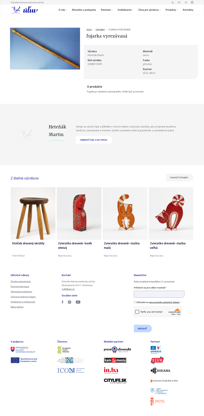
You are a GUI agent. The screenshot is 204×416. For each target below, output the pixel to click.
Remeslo (106, 10)
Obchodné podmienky (21, 291)
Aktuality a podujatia (84, 10)
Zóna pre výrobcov (148, 10)
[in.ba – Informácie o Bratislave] (125, 370)
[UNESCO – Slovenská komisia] (172, 350)
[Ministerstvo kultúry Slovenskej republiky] (32, 350)
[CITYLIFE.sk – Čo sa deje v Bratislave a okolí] (125, 381)
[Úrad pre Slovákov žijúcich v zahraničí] (172, 391)
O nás (61, 10)
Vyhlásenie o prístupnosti (23, 301)
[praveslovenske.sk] (125, 350)
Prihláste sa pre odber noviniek (150, 287)
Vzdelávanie (124, 10)
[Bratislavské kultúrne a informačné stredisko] (172, 402)
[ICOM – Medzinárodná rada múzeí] (78, 370)
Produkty (171, 10)
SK (186, 2)
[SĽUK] (172, 360)
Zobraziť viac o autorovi (93, 139)
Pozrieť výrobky (179, 177)
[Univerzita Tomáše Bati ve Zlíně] (172, 381)
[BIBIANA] (172, 370)
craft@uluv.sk (68, 289)
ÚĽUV (89, 29)
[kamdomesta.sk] (125, 360)
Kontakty (188, 10)
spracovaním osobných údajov (164, 302)
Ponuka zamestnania (21, 281)
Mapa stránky (17, 306)
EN (179, 2)
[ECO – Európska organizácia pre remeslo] (78, 360)
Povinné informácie (20, 286)
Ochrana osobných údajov (23, 296)
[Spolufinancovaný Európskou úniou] (32, 360)
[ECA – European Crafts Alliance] (78, 350)
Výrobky (100, 29)
